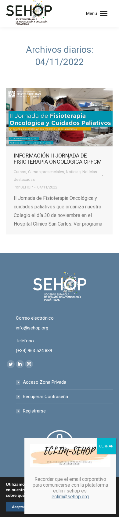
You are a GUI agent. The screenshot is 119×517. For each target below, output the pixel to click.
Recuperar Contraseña (45, 396)
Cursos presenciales (46, 171)
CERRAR (106, 446)
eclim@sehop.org (70, 497)
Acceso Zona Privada (44, 382)
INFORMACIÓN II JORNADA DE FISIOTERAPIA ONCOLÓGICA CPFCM (58, 158)
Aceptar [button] (18, 506)
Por (23, 187)
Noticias (73, 171)
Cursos (20, 171)
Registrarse (34, 411)
